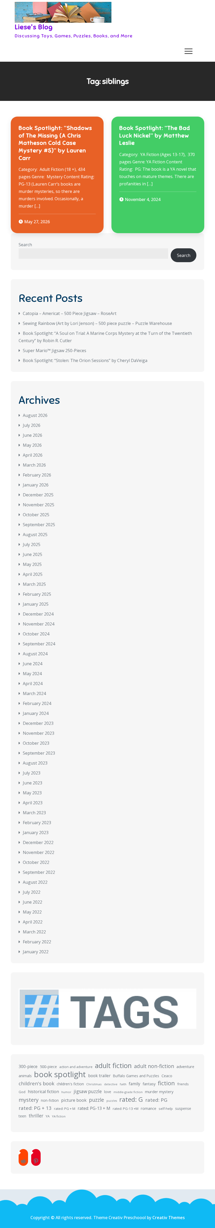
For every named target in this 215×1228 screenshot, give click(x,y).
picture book (74, 1100)
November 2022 (38, 852)
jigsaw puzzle (88, 1091)
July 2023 (31, 773)
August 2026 (35, 415)
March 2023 (34, 813)
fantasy (149, 1083)
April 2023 (32, 803)
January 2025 (36, 604)
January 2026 (36, 485)
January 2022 (36, 952)
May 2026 (32, 445)
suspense (183, 1108)
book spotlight (60, 1074)
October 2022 (36, 862)
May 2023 (32, 793)
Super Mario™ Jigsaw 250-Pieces (54, 350)
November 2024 (38, 624)
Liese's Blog (34, 27)
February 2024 (37, 703)
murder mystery (159, 1091)
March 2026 (34, 465)
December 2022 (38, 842)
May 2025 (32, 564)
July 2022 (31, 892)
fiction (166, 1083)
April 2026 (32, 455)
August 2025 (35, 534)
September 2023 (39, 753)
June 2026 (32, 435)
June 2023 (32, 783)
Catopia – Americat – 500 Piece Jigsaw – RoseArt (69, 313)
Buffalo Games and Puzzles (136, 1075)
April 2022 (32, 922)
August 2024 (35, 654)
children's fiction (70, 1083)
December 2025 (38, 495)
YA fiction (59, 1116)
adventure (185, 1066)
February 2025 (37, 594)
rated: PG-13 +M (125, 1108)
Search (25, 245)
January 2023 (36, 832)
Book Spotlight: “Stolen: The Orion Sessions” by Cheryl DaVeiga (85, 360)
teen (22, 1116)
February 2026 (37, 475)
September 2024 (39, 644)
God (22, 1091)
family (134, 1084)
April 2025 (32, 574)
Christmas (94, 1084)
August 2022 (35, 882)
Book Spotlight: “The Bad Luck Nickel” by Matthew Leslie (154, 135)
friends (183, 1084)
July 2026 (31, 425)
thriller (36, 1116)
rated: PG (156, 1100)
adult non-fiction (154, 1066)
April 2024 (32, 683)
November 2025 (38, 505)
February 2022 (37, 942)
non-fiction (50, 1100)
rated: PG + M (64, 1108)
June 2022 (32, 902)
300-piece (28, 1066)
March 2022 (34, 932)
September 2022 (39, 872)
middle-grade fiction (128, 1092)
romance (148, 1108)
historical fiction (43, 1091)
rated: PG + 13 (35, 1108)
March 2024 (34, 693)
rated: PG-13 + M (94, 1108)
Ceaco (167, 1075)
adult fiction (113, 1065)
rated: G (131, 1099)
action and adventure (76, 1067)
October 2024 (36, 634)
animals (25, 1075)
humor (66, 1092)
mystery (29, 1099)
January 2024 (36, 713)
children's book (36, 1083)
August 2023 (35, 763)
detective (110, 1084)
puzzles (111, 1101)
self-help (166, 1108)
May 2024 (32, 673)
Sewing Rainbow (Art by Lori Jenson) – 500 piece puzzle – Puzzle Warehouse (97, 323)
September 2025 (39, 524)
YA (48, 1116)
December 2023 (38, 723)
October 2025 (36, 515)
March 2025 (34, 584)
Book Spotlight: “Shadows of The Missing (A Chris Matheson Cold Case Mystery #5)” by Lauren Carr (55, 142)
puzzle (96, 1100)
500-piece (48, 1066)
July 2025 (31, 544)
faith (123, 1084)
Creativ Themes (168, 1217)
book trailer (99, 1075)
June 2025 (32, 554)
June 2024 (32, 664)
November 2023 (38, 733)
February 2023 (37, 822)
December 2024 (38, 614)
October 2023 (36, 743)
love (107, 1091)
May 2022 (32, 912)
